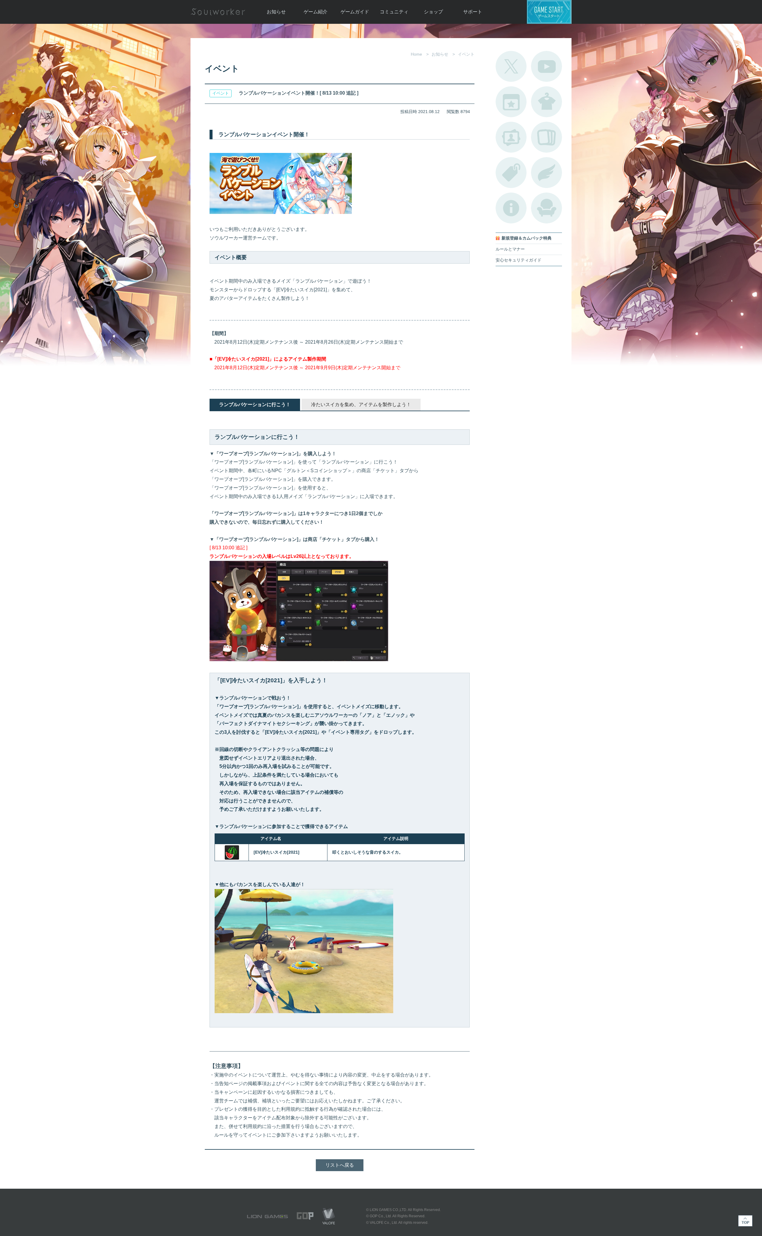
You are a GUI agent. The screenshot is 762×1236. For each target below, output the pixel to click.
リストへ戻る (339, 1165)
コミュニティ (394, 11)
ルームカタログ (546, 208)
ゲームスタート (549, 12)
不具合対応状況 (511, 208)
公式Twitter (511, 66)
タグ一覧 (511, 172)
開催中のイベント (511, 101)
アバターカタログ (546, 101)
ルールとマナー (510, 249)
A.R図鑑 (546, 137)
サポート (472, 11)
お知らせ (276, 11)
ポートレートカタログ (511, 137)
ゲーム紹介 (315, 11)
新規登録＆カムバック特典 (527, 238)
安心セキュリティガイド (518, 260)
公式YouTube (546, 66)
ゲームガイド (355, 11)
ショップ (433, 11)
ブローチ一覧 (546, 172)
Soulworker (217, 12)
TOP (745, 1220)
